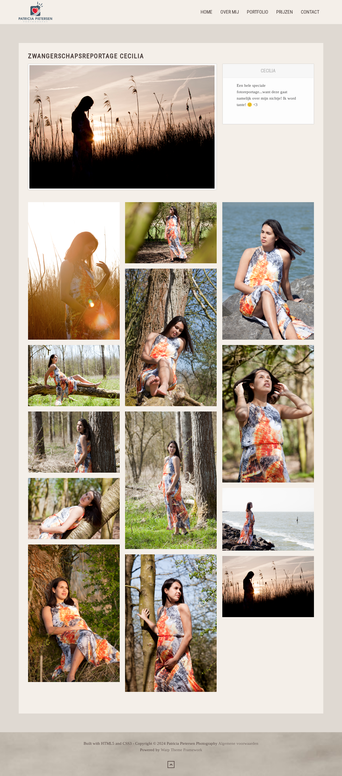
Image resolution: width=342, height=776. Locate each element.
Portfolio (257, 12)
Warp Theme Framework (181, 750)
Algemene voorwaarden (238, 743)
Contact (310, 12)
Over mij (229, 12)
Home (206, 12)
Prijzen (284, 12)
